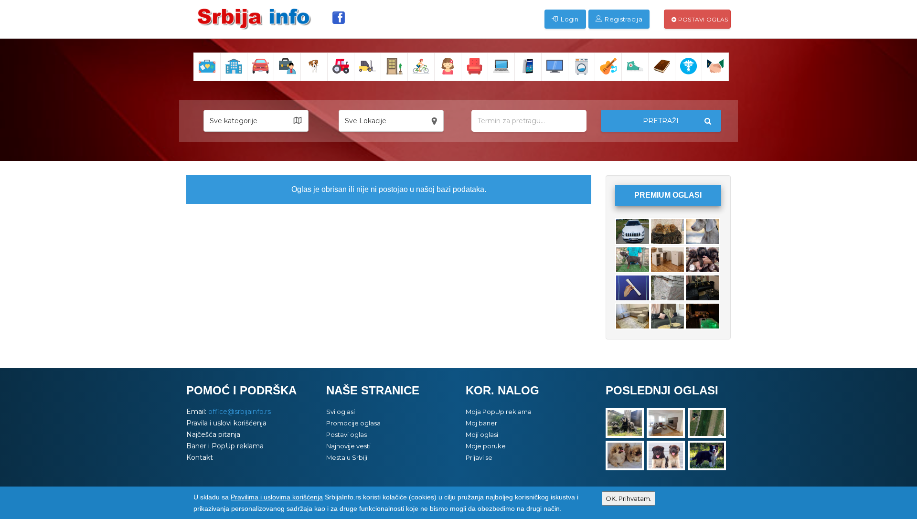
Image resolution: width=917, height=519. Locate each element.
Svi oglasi (340, 411)
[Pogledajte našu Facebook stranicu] (338, 17)
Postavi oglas (702, 19)
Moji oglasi (482, 434)
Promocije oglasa (353, 423)
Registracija (622, 19)
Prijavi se (479, 457)
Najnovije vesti (348, 446)
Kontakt (199, 457)
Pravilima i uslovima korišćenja (277, 497)
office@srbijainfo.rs (239, 411)
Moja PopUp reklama (499, 411)
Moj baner (481, 423)
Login (569, 19)
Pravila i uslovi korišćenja (226, 423)
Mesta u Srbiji (346, 457)
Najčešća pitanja (213, 434)
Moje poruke (486, 446)
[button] (256, 121)
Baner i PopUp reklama (225, 446)
